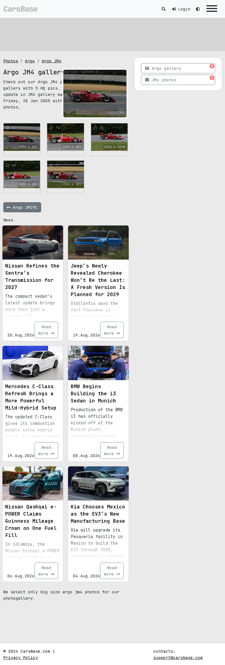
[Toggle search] (164, 9)
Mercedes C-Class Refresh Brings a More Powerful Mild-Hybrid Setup (31, 397)
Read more (44, 330)
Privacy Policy (20, 657)
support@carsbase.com (178, 657)
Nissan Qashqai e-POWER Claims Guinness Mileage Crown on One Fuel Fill (31, 520)
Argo (30, 60)
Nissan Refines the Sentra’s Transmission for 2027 (32, 276)
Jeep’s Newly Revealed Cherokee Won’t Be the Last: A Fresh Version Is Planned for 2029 (98, 280)
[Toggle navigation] (212, 9)
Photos (10, 60)
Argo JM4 (51, 60)
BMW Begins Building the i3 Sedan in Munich (93, 393)
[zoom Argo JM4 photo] (121, 112)
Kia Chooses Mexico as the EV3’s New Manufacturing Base (98, 513)
